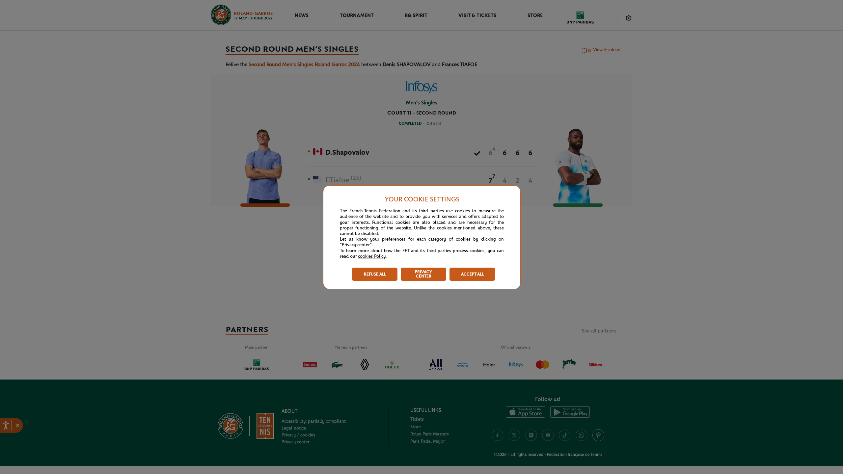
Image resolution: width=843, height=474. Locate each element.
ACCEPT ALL (472, 274)
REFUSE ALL (375, 274)
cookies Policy (372, 256)
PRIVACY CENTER (423, 274)
